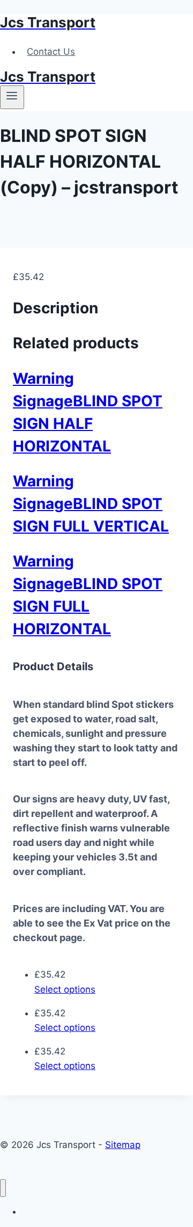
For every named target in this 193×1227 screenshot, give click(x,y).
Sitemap (122, 1144)
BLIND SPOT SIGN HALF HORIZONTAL (87, 423)
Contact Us (51, 51)
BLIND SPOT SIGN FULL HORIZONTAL (87, 606)
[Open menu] (12, 97)
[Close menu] (3, 1188)
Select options (64, 989)
